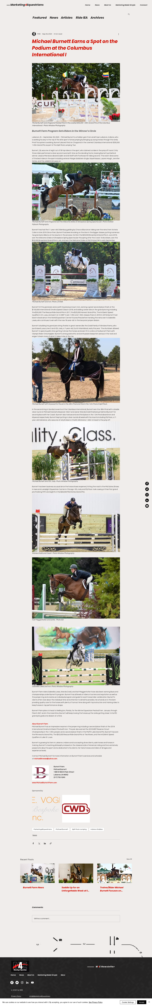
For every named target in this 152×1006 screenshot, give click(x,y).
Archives (97, 18)
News (35, 835)
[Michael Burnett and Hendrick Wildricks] (37, 873)
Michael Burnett (62, 829)
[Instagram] (147, 495)
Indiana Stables (97, 829)
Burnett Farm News (33, 887)
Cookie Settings (128, 1002)
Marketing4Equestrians (43, 829)
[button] (129, 14)
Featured (40, 18)
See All (129, 859)
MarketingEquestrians (27, 5)
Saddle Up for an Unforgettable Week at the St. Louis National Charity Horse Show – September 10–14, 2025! (76, 889)
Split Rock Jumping (79, 829)
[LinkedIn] (147, 500)
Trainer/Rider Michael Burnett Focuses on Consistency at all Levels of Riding (113, 889)
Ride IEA (82, 18)
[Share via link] (51, 843)
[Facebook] (12, 982)
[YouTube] (147, 506)
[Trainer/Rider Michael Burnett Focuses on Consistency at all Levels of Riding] (114, 873)
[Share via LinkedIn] (45, 843)
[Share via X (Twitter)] (39, 843)
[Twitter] (17, 982)
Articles (67, 18)
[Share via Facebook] (33, 843)
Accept (141, 1002)
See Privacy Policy (95, 1002)
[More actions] (118, 34)
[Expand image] (46, 809)
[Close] (149, 1002)
